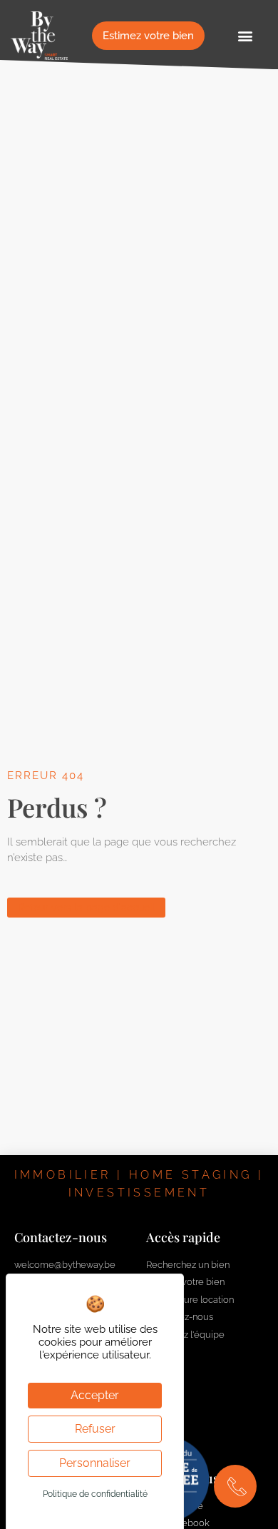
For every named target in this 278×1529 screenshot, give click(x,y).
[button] (245, 36)
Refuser (95, 1429)
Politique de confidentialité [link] (95, 1494)
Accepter (95, 1395)
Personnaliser (94, 1463)
